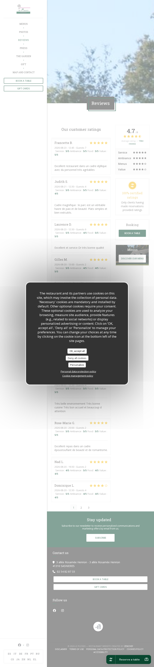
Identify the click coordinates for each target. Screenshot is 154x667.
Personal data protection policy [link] (78, 371)
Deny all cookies (77, 358)
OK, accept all (77, 351)
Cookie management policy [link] (77, 375)
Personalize (77, 365)
